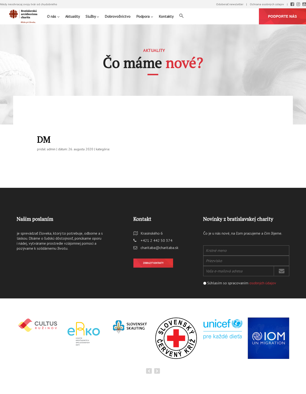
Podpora (143, 16)
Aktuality (72, 16)
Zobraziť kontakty (153, 263)
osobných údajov (262, 283)
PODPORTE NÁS (282, 16)
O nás (52, 16)
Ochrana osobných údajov (267, 4)
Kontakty (166, 16)
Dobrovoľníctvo (118, 16)
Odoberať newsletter (229, 4)
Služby (91, 16)
